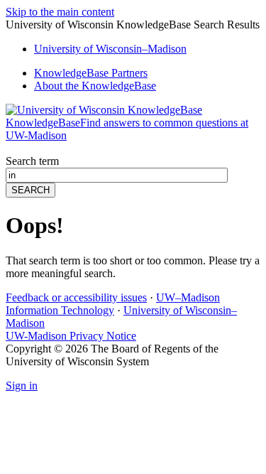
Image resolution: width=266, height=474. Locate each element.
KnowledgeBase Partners (91, 73)
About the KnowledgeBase (95, 86)
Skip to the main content (60, 12)
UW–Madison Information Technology (113, 303)
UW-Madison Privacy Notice (71, 336)
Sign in (22, 385)
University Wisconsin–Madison (110, 49)
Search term (32, 161)
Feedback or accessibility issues (76, 297)
